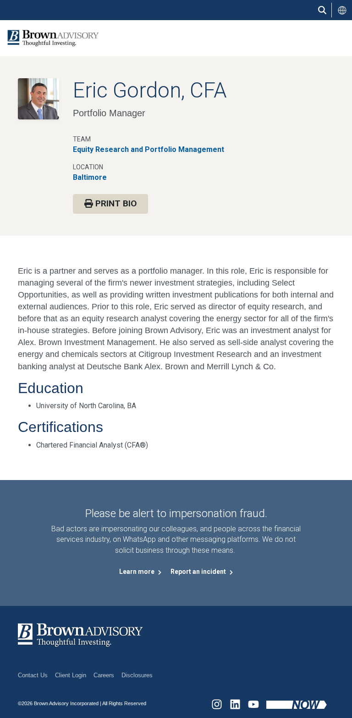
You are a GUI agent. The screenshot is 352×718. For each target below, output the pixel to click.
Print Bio (115, 203)
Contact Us (33, 675)
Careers (104, 675)
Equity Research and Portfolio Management (148, 149)
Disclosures (137, 675)
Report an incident (198, 571)
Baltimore (90, 177)
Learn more (137, 571)
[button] (342, 10)
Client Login (70, 675)
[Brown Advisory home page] (49, 38)
